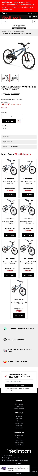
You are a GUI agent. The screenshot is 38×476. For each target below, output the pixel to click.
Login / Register (32, 13)
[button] (19, 121)
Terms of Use (19, 435)
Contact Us (19, 428)
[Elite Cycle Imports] (11, 17)
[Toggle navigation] (30, 17)
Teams (19, 421)
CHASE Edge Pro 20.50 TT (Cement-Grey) (28, 262)
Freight (19, 438)
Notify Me (9, 121)
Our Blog (19, 425)
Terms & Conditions (24, 388)
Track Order (19, 406)
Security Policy (19, 445)
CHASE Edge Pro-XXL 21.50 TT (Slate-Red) (10, 222)
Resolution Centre (19, 408)
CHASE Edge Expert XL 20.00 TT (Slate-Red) (10, 262)
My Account (19, 404)
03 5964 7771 (8, 455)
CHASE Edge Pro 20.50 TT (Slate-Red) (10, 182)
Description (6, 136)
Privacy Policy (8, 390)
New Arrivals (19, 423)
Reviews (6, 146)
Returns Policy (19, 442)
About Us (19, 416)
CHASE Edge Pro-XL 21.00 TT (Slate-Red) (19, 302)
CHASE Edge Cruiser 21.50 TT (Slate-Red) (28, 182)
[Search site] (34, 21)
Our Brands (19, 418)
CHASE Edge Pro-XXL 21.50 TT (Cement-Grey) (28, 222)
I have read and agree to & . (17, 389)
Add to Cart (10, 195)
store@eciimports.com (12, 458)
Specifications (7, 141)
